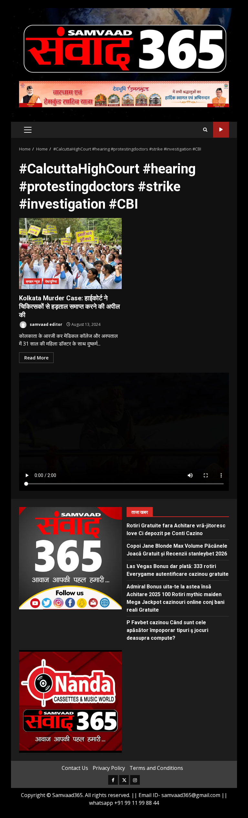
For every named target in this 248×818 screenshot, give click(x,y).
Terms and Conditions (156, 767)
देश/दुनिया (51, 281)
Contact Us (75, 767)
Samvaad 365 (221, 130)
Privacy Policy (109, 767)
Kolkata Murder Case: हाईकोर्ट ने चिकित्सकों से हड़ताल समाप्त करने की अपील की (70, 253)
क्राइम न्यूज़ (33, 281)
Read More (36, 358)
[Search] (205, 129)
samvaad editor (45, 324)
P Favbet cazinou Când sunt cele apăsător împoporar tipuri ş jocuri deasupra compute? (167, 630)
